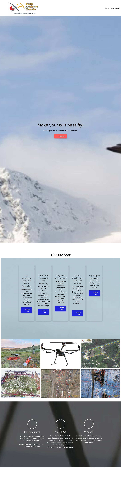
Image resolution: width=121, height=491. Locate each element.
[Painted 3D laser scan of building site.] (20, 383)
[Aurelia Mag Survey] (20, 353)
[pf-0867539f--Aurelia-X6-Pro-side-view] (60, 353)
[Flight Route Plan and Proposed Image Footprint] (100, 353)
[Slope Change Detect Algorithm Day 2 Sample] (100, 383)
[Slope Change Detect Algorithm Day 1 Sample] (60, 383)
